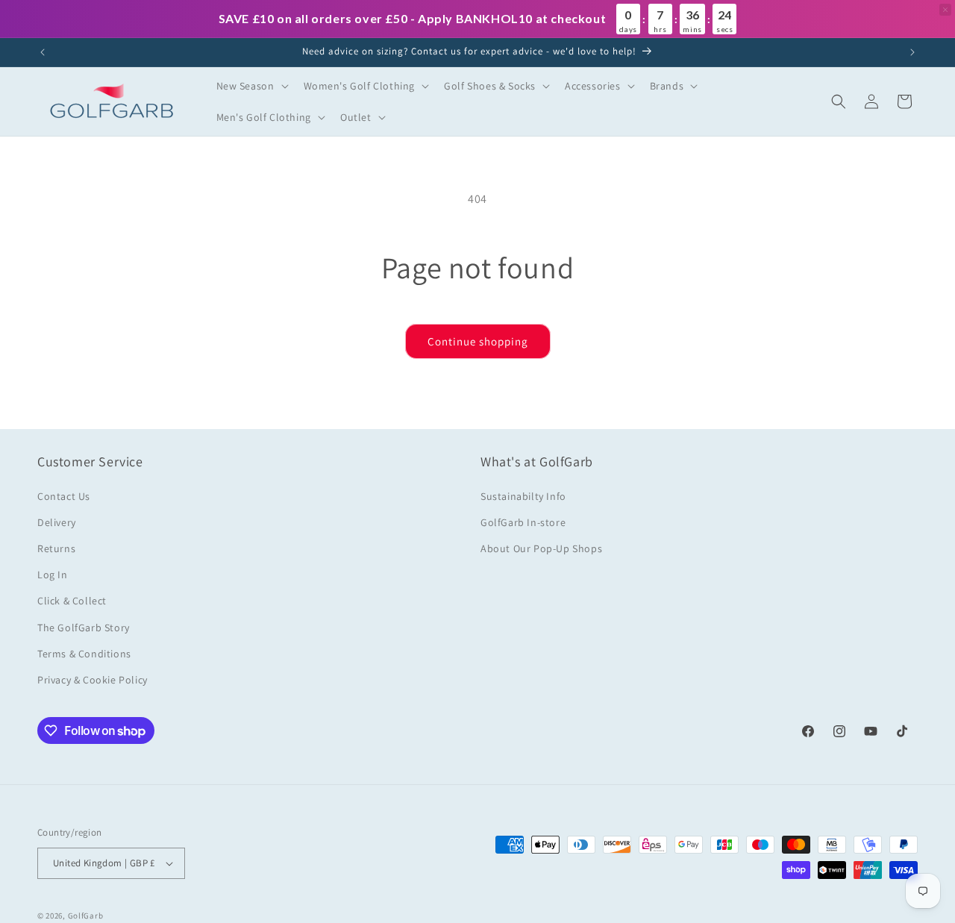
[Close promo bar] (945, 10)
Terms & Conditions (84, 653)
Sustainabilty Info (523, 496)
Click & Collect (72, 600)
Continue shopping (478, 341)
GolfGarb (86, 915)
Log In (52, 574)
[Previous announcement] (42, 52)
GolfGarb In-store (523, 522)
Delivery (56, 522)
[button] (251, 85)
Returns (56, 548)
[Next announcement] (912, 52)
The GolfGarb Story (83, 627)
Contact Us (63, 496)
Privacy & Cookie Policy (92, 679)
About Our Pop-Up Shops (541, 548)
